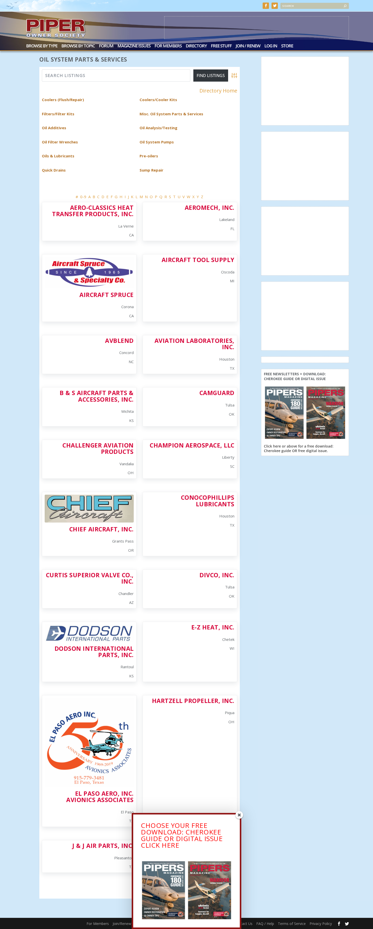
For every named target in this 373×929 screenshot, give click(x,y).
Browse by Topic (78, 46)
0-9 (83, 196)
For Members (168, 46)
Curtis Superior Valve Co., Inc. (90, 578)
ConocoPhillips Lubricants (207, 500)
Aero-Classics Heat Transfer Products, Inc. (93, 210)
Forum (106, 46)
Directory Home (218, 91)
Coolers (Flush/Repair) (63, 99)
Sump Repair (151, 170)
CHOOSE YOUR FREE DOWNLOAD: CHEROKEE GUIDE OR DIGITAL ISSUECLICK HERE (182, 835)
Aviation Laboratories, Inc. (194, 344)
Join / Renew (248, 46)
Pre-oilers (149, 155)
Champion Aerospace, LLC (192, 445)
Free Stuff (221, 46)
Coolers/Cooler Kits (158, 99)
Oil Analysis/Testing (158, 127)
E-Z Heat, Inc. (212, 627)
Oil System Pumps (157, 141)
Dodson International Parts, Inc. (94, 651)
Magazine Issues (133, 46)
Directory (196, 46)
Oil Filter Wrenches (60, 141)
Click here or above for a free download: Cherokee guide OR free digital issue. (298, 448)
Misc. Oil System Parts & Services (171, 113)
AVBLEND (119, 341)
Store (287, 46)
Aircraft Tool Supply (198, 260)
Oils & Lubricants (58, 155)
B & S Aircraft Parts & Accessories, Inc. (97, 396)
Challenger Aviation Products (98, 448)
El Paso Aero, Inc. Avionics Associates (100, 796)
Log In (270, 46)
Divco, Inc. (216, 575)
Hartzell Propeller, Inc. (193, 701)
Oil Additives (54, 127)
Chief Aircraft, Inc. (101, 529)
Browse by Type (41, 46)
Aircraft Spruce (106, 295)
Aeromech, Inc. (209, 207)
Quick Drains (54, 170)
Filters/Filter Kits (58, 113)
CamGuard (216, 393)
